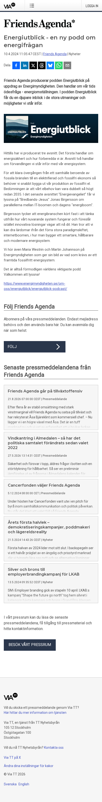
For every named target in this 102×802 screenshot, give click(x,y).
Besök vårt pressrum (30, 644)
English (24, 784)
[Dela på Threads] (42, 66)
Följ (12, 346)
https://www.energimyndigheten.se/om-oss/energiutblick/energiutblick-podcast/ (35, 286)
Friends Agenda (55, 54)
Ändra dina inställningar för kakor (28, 766)
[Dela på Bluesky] (50, 66)
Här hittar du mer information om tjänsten (35, 712)
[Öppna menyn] (33, 5)
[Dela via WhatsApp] (59, 66)
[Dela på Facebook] (16, 66)
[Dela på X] (33, 66)
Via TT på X (12, 757)
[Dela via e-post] (67, 66)
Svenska (10, 784)
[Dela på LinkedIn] (24, 66)
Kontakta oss (54, 747)
